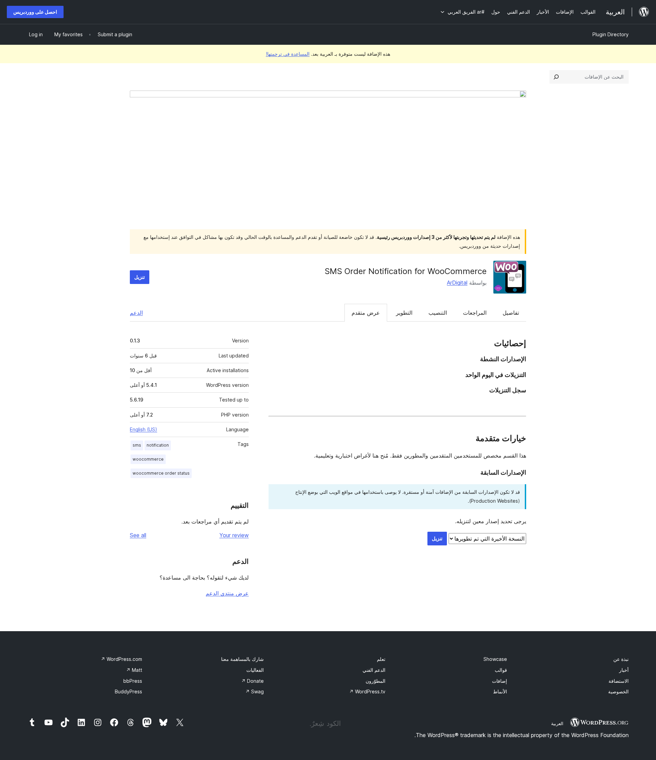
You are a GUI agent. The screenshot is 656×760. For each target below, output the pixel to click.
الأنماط (500, 691)
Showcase (495, 659)
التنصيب (437, 312)
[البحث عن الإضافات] (556, 77)
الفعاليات (255, 670)
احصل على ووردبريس (35, 12)
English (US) (143, 429)
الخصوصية (618, 691)
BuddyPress (128, 691)
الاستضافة (619, 681)
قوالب (501, 670)
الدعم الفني (374, 670)
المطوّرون (375, 681)
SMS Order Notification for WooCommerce (406, 271)
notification (158, 445)
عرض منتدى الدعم (227, 593)
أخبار (624, 670)
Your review (234, 535)
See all (138, 535)
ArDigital (457, 282)
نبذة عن (621, 659)
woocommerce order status (161, 473)
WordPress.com (121, 659)
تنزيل (139, 277)
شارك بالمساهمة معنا (242, 659)
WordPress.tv (367, 691)
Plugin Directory (610, 34)
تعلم (381, 659)
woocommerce (148, 459)
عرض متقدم (366, 312)
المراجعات (475, 312)
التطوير (404, 312)
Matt (134, 670)
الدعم (136, 312)
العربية (557, 723)
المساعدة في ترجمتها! (288, 54)
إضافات (499, 681)
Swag (254, 691)
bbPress (132, 681)
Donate (252, 681)
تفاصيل (511, 312)
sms (137, 445)
